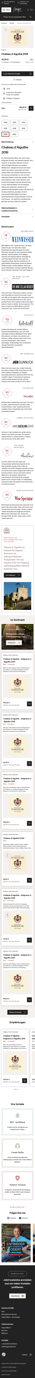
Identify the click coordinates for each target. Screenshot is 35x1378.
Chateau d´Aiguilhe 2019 (24, 23)
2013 (24, 122)
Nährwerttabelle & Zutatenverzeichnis (9, 209)
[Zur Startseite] (17, 9)
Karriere (4, 1330)
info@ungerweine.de (8, 1347)
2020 (15, 134)
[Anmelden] (28, 10)
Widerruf (4, 1333)
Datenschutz (5, 1375)
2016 (15, 128)
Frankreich (10, 92)
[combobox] (17, 67)
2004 (6, 122)
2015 (6, 128)
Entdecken (11, 643)
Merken (19, 80)
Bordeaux (18, 92)
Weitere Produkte (15, 1012)
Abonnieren (15, 1296)
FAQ (2, 1312)
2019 (6, 134)
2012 (15, 122)
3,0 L (3, 108)
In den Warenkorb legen (11, 74)
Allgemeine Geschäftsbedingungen (13, 1363)
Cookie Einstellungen (8, 1367)
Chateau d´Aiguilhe (13, 98)
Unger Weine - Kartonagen (10, 1317)
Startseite (4, 23)
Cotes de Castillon (12, 95)
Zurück (24, 1355)
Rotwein (12, 23)
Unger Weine (6, 1328)
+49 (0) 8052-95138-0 (9, 1344)
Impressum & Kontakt (8, 1371)
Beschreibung (7, 142)
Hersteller (5, 216)
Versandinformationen (9, 1314)
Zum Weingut (10, 575)
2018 (24, 128)
